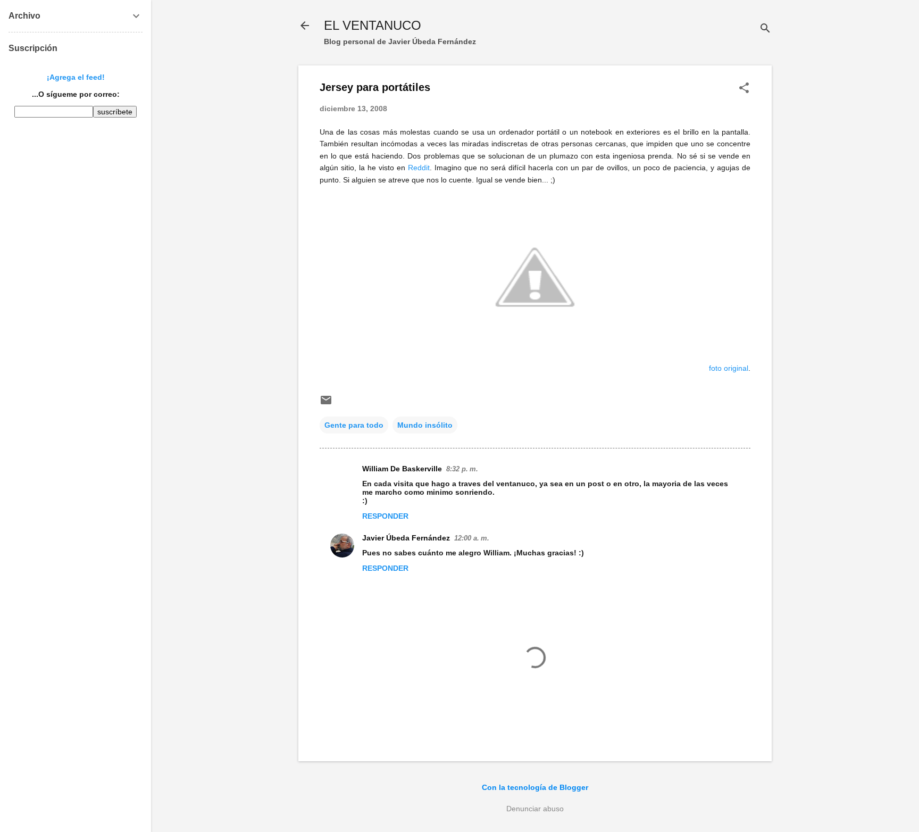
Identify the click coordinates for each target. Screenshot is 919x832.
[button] (744, 88)
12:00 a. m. (471, 538)
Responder (385, 516)
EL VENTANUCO (372, 25)
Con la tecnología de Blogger (535, 787)
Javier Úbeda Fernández (406, 538)
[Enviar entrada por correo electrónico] (326, 404)
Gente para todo (353, 425)
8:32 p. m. (462, 469)
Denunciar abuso (535, 808)
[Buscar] (765, 29)
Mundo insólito (425, 425)
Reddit (419, 167)
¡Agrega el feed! (76, 77)
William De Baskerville (402, 468)
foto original (728, 368)
